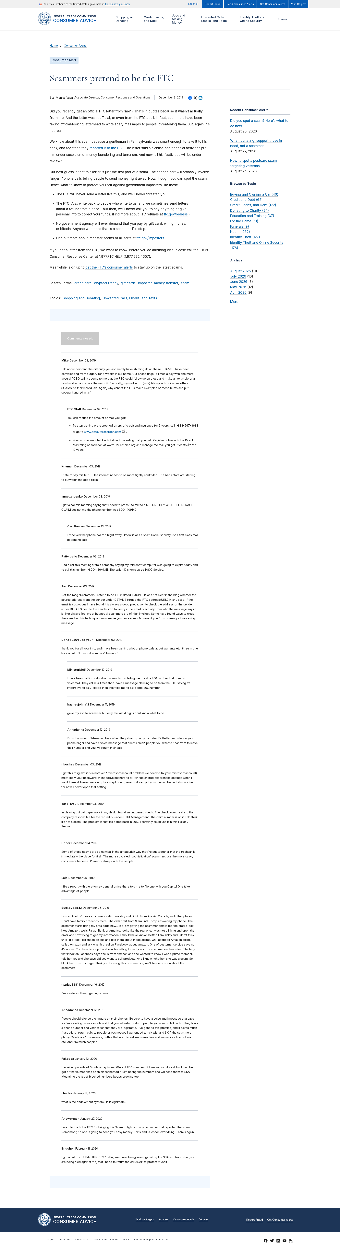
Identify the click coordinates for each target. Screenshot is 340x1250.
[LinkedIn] (278, 1241)
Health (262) (240, 232)
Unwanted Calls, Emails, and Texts (213, 19)
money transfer (166, 283)
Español (193, 3)
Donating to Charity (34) (249, 210)
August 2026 (240, 271)
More (234, 302)
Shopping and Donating (125, 19)
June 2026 (238, 282)
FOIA (126, 1239)
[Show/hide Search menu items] (296, 19)
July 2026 (238, 276)
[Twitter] (272, 1241)
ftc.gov (50, 1239)
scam (185, 283)
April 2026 (238, 292)
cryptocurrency (106, 283)
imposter (145, 283)
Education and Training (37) (252, 216)
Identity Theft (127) (245, 237)
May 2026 (238, 287)
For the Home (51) (244, 221)
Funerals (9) (239, 226)
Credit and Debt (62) (246, 200)
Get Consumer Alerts (272, 4)
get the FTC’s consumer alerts (109, 267)
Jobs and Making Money (178, 19)
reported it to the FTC (106, 148)
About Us (64, 1239)
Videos (203, 1219)
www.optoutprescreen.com (102, 432)
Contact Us (82, 1239)
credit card (82, 283)
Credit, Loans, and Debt (153, 19)
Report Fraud (213, 4)
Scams (282, 19)
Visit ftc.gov (298, 4)
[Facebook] (266, 1241)
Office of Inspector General (151, 1239)
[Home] (72, 23)
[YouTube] (284, 1241)
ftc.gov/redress (176, 214)
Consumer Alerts (75, 45)
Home (54, 45)
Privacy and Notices (106, 1239)
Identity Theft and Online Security (252, 19)
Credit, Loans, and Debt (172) (253, 205)
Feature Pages (145, 1219)
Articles (163, 1219)
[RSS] (291, 1241)
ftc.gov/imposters (150, 238)
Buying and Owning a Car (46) (254, 194)
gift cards (128, 283)
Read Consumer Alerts (240, 4)
